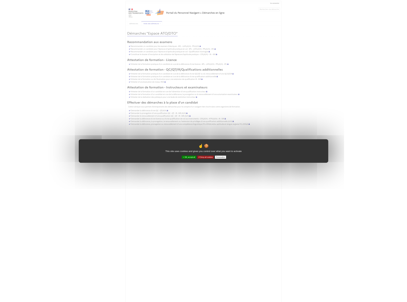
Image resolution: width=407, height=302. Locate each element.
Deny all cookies (206, 157)
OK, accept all (189, 157)
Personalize (220, 157)
